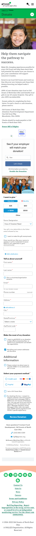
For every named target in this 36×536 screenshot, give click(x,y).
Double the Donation (18, 171)
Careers (18, 495)
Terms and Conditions (18, 499)
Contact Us (18, 485)
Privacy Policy (18, 502)
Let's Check (18, 164)
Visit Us (18, 488)
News (18, 492)
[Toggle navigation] (32, 4)
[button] (28, 4)
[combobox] (18, 157)
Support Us (5, 10)
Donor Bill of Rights (10, 126)
